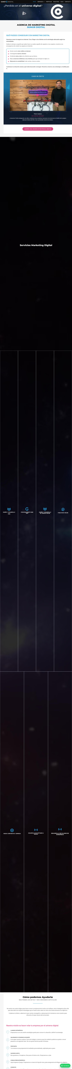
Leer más (27, 516)
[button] (41, 2)
